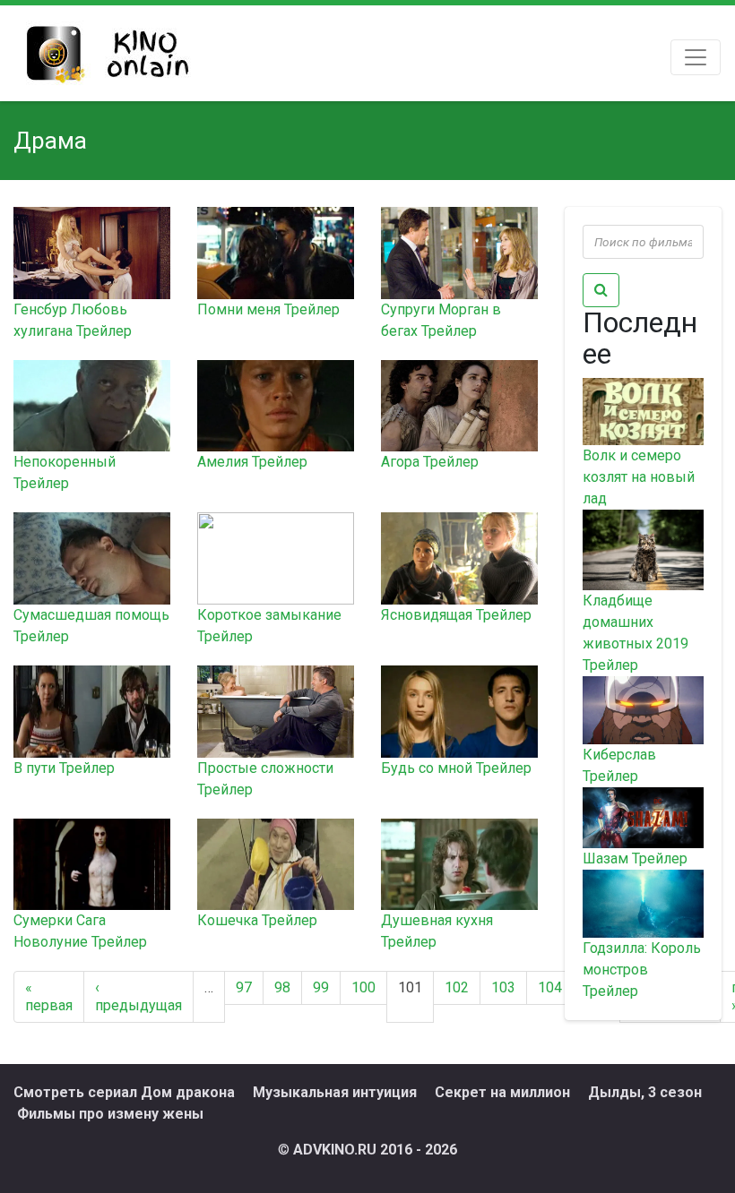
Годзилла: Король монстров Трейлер (642, 970)
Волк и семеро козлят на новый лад (639, 477)
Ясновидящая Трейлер (456, 614)
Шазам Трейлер (635, 858)
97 (244, 987)
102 (457, 987)
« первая (49, 996)
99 (321, 987)
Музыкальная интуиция (335, 1092)
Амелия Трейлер (252, 461)
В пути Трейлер (64, 768)
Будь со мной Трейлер (456, 768)
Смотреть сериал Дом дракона (124, 1092)
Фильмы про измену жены (110, 1113)
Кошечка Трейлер (257, 920)
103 (503, 987)
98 (282, 987)
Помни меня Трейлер (268, 309)
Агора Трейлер (430, 461)
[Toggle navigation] (695, 57)
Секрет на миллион (502, 1092)
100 (363, 987)
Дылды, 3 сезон (645, 1092)
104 (550, 987)
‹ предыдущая (138, 996)
